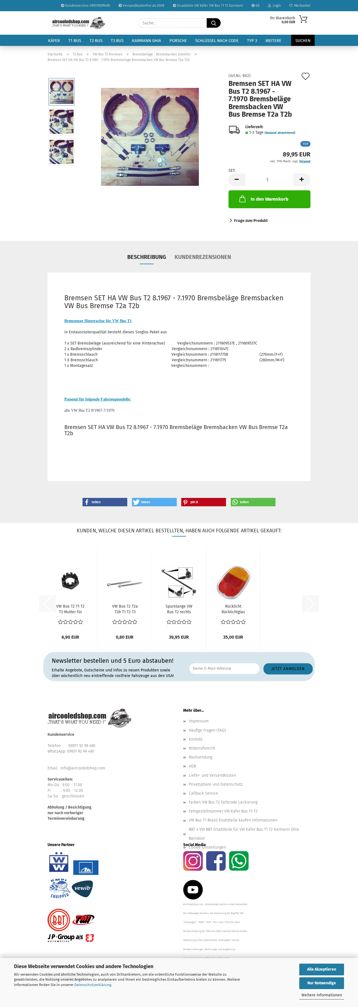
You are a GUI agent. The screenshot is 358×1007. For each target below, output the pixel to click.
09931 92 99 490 (81, 745)
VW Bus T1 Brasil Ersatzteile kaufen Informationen (233, 820)
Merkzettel (301, 6)
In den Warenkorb (269, 199)
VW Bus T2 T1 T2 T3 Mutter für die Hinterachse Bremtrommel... (70, 609)
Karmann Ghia (146, 40)
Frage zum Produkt (251, 220)
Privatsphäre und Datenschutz (215, 784)
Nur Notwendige (321, 983)
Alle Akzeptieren (321, 969)
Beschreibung (146, 257)
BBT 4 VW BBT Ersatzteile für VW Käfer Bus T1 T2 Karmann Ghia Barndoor (244, 834)
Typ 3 (252, 40)
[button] (237, 180)
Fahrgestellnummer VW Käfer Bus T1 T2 (223, 811)
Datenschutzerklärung (92, 985)
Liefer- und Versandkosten (212, 775)
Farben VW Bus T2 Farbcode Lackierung (223, 802)
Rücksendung (200, 757)
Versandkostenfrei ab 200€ (143, 6)
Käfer (54, 40)
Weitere (273, 40)
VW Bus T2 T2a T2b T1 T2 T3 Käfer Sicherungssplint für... (125, 609)
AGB (192, 766)
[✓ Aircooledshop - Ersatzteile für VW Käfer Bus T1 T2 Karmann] (78, 23)
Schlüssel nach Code (217, 40)
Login (276, 6)
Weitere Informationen (322, 995)
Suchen (302, 40)
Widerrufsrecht (202, 748)
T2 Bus (96, 40)
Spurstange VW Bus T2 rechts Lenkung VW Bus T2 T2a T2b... (178, 609)
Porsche (178, 40)
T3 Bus (117, 40)
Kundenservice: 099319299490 (87, 6)
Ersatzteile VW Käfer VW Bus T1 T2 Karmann (209, 6)
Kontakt (195, 739)
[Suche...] (214, 23)
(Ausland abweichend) (280, 133)
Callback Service (203, 793)
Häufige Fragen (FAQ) (207, 730)
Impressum (199, 721)
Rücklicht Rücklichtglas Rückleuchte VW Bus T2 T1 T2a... (233, 609)
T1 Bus (74, 40)
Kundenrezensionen (203, 257)
